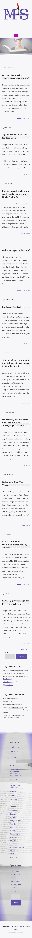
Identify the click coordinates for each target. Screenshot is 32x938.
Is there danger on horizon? (10, 681)
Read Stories (14, 747)
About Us (13, 779)
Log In (14, 799)
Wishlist (13, 791)
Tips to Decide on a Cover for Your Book (13, 673)
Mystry (13, 850)
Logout (12, 795)
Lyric (12, 827)
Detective (13, 857)
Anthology (14, 811)
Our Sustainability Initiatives (15, 785)
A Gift (10, 701)
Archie (4, 698)
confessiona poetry (17, 847)
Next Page (26, 650)
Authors (13, 757)
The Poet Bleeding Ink (16, 704)
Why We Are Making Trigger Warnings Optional (15, 670)
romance (13, 844)
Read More (25, 118)
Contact (13, 761)
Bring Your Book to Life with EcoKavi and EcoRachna (15, 772)
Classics (13, 824)
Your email (15, 892)
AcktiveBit (20, 933)
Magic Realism (15, 821)
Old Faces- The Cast (8, 684)
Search (7, 652)
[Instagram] (16, 35)
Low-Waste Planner (13, 698)
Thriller (13, 854)
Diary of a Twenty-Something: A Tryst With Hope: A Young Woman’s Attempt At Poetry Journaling (15, 710)
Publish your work (14, 752)
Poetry (12, 814)
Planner (13, 840)
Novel (12, 831)
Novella (13, 817)
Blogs (12, 765)
